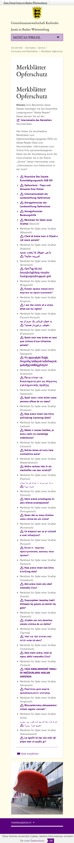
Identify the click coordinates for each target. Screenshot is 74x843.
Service (41, 47)
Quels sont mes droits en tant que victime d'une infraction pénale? (38, 341)
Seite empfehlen (30, 753)
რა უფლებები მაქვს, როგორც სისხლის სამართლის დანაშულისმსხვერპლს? (38, 361)
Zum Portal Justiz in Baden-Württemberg (25, 2)
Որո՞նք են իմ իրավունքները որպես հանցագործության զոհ (35, 272)
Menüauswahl (27, 37)
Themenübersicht (21, 822)
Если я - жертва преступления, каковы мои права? (37, 551)
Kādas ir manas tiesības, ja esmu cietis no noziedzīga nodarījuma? (37, 433)
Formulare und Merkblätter (24, 51)
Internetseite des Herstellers (36, 120)
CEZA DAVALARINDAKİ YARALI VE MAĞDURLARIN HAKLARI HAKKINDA (38, 672)
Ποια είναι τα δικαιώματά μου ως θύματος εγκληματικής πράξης (38, 381)
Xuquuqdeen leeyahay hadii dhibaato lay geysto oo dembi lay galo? (38, 604)
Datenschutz (37, 840)
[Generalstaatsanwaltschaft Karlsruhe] (37, 12)
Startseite (30, 47)
